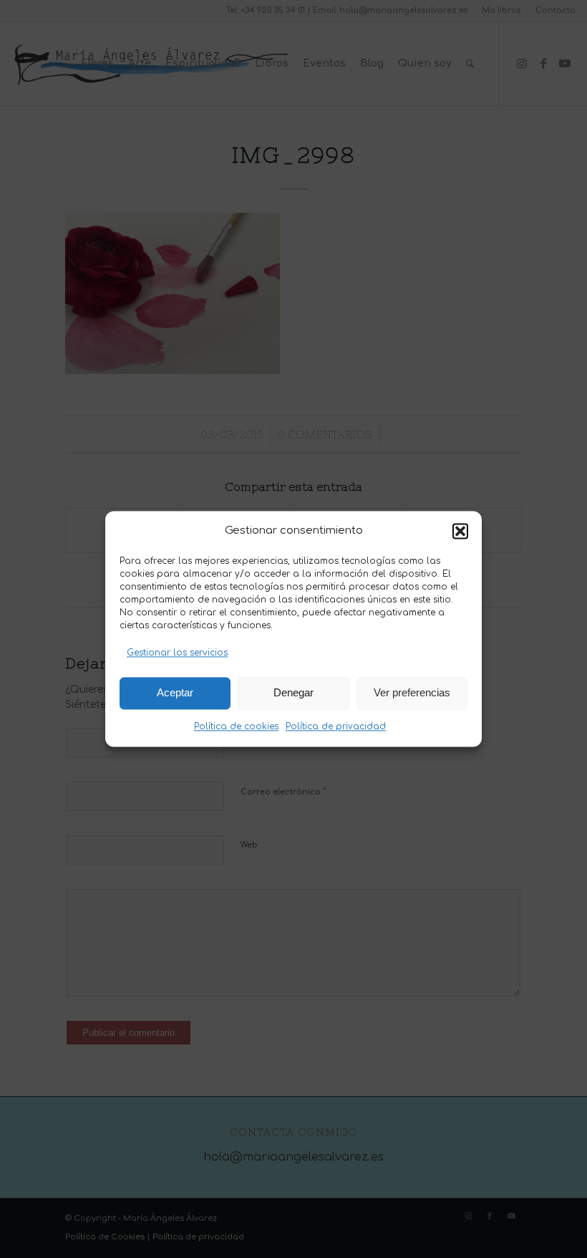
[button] (460, 531)
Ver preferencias (412, 693)
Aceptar (175, 693)
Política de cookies (236, 726)
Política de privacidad (336, 726)
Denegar (293, 693)
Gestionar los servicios (177, 653)
